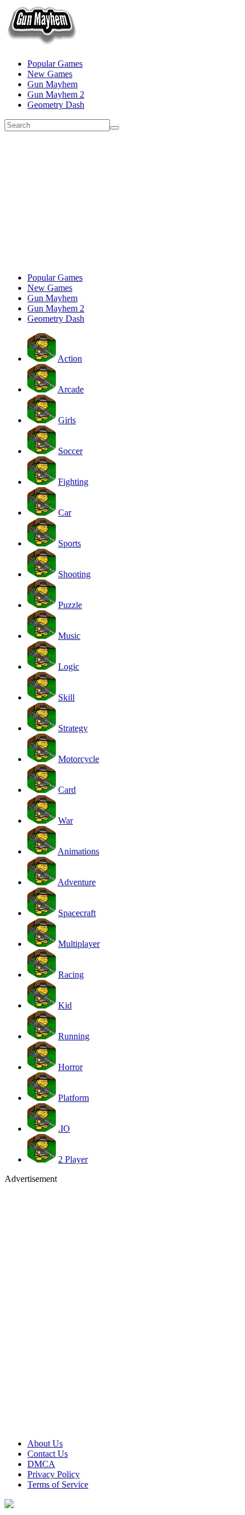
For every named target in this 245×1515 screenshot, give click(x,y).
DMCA (41, 1464)
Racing (71, 974)
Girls (67, 420)
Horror (70, 1067)
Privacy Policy (53, 1474)
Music (69, 636)
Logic (68, 666)
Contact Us (47, 1454)
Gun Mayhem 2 (55, 94)
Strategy (73, 728)
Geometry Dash (55, 105)
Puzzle (70, 605)
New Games (49, 74)
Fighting (73, 482)
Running (73, 1036)
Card (67, 790)
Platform (73, 1098)
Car (64, 512)
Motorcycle (78, 759)
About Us (45, 1443)
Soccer (70, 451)
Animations (78, 851)
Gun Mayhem (52, 84)
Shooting (74, 574)
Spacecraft (77, 913)
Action (70, 358)
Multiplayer (79, 944)
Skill (66, 697)
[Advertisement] (122, 200)
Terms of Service (57, 1484)
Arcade (71, 389)
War (65, 820)
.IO (64, 1128)
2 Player (73, 1159)
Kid (65, 1005)
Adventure (77, 882)
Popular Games (55, 63)
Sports (69, 543)
